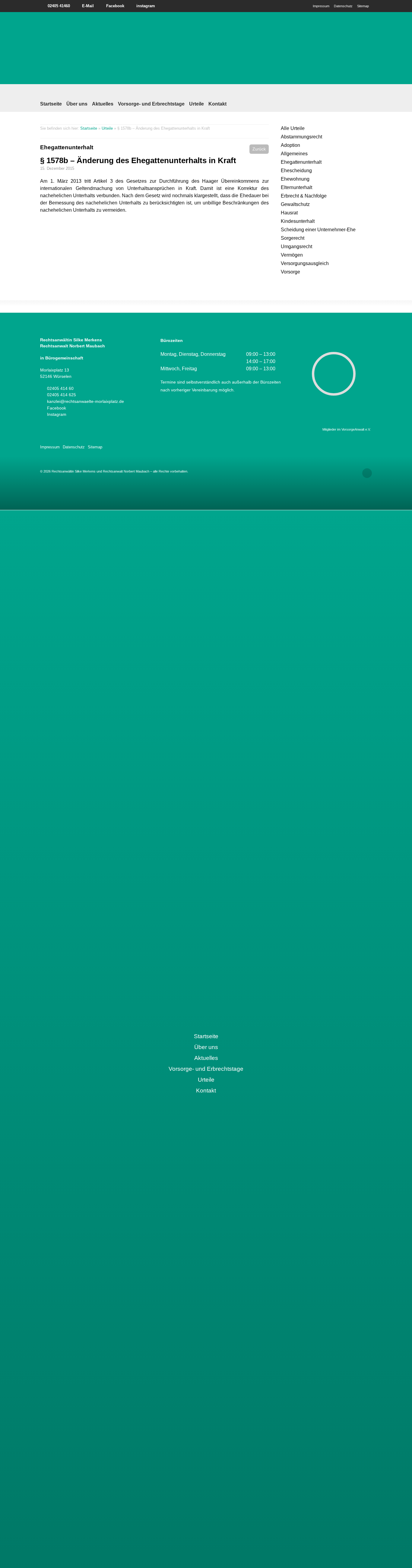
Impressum (321, 6)
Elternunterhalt (296, 187)
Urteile (196, 103)
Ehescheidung (296, 170)
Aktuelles (102, 103)
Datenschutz (343, 6)
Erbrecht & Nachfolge (304, 195)
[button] (259, 148)
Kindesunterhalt (298, 221)
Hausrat (289, 212)
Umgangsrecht (296, 246)
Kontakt (217, 103)
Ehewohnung (295, 179)
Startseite (51, 103)
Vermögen (292, 255)
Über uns (76, 103)
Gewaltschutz (295, 204)
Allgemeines (294, 153)
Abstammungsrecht (301, 136)
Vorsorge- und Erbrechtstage (151, 103)
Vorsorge (290, 271)
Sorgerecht (292, 238)
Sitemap (363, 6)
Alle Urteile (293, 128)
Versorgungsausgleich (305, 263)
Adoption (290, 145)
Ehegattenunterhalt (66, 147)
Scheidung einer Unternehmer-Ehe (318, 229)
